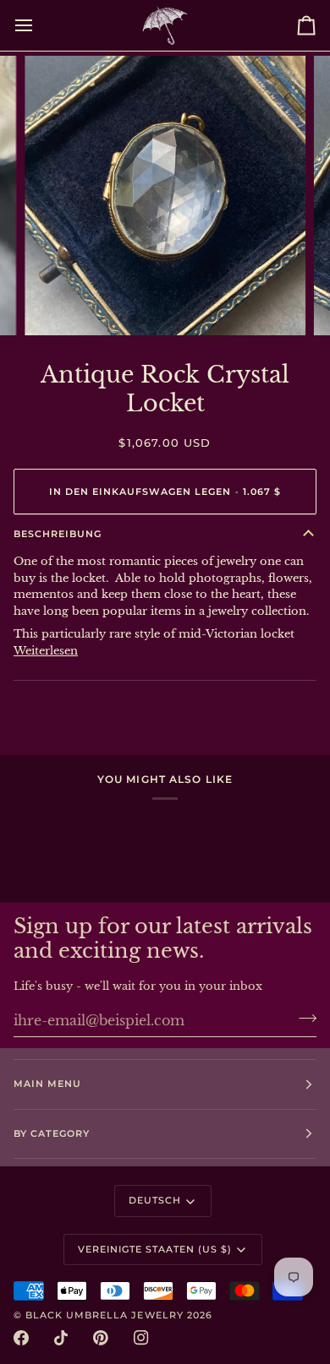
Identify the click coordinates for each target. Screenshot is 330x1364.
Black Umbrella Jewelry (104, 1315)
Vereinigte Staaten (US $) (155, 1249)
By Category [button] (52, 1133)
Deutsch (155, 1200)
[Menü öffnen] (39, 25)
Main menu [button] (47, 1084)
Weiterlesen (46, 651)
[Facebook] (21, 1337)
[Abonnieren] (302, 1018)
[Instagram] (141, 1337)
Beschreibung (58, 534)
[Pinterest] (100, 1337)
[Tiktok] (61, 1337)
